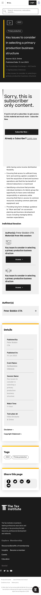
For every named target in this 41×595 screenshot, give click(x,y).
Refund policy (15, 582)
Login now (32, 139)
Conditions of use (5, 582)
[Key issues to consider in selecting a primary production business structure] (28, 482)
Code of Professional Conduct (20, 579)
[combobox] (20, 11)
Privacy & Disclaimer (6, 579)
